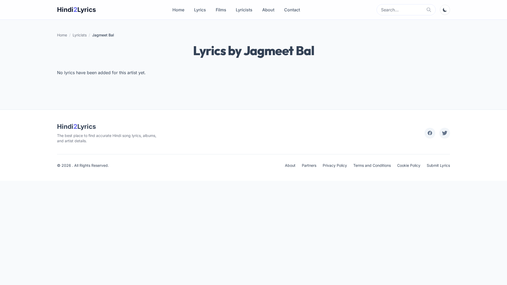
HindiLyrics (76, 9)
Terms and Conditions (372, 165)
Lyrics (200, 9)
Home (178, 9)
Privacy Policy (335, 165)
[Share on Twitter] (444, 133)
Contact (292, 9)
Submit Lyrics (438, 165)
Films (221, 9)
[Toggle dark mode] (445, 10)
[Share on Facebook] (430, 133)
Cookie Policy (408, 165)
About (268, 9)
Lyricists (244, 9)
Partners (309, 165)
